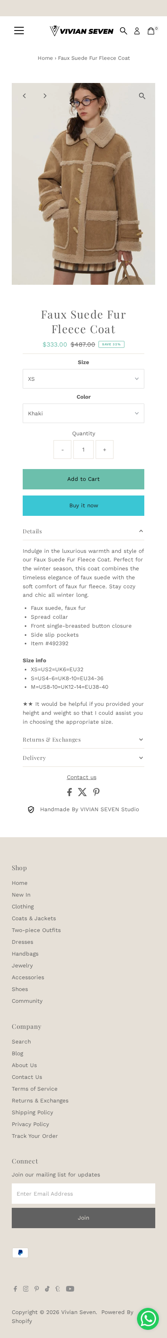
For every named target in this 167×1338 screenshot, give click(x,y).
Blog (17, 1053)
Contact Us (27, 1077)
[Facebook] (15, 1289)
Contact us (81, 777)
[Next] (45, 96)
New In (21, 894)
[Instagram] (26, 1289)
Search (21, 1041)
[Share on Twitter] (83, 794)
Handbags (25, 953)
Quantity (83, 433)
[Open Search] (123, 31)
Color (84, 396)
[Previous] (25, 96)
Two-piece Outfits (36, 930)
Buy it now (83, 505)
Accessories (28, 977)
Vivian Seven (78, 1312)
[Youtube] (70, 1289)
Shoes (20, 989)
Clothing (23, 906)
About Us (24, 1065)
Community (27, 1000)
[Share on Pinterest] (96, 794)
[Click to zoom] (142, 96)
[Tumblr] (58, 1289)
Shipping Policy (32, 1112)
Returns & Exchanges (40, 1100)
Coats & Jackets (34, 918)
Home (45, 58)
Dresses (22, 942)
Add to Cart (83, 479)
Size (83, 362)
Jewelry (22, 965)
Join (83, 1217)
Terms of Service (35, 1088)
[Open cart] (151, 31)
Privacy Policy (30, 1124)
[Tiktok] (47, 1289)
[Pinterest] (36, 1289)
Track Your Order (35, 1136)
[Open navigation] (19, 31)
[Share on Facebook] (70, 794)
